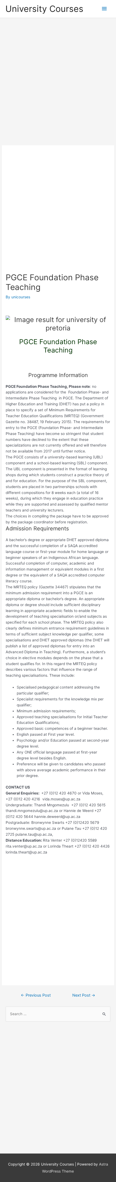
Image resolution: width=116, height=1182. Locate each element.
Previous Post (36, 995)
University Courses (44, 9)
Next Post (83, 995)
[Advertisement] (58, 82)
